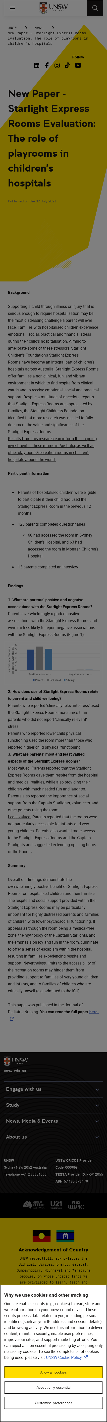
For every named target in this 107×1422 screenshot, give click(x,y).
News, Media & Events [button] (32, 1121)
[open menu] (12, 8)
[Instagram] (57, 65)
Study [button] (12, 1105)
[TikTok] (67, 65)
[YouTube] (77, 65)
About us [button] (16, 1137)
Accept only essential (53, 1387)
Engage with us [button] (24, 1089)
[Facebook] (47, 65)
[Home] (54, 8)
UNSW (12, 27)
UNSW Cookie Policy (68, 1357)
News (39, 27)
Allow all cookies (53, 1372)
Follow (78, 57)
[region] (53, 1353)
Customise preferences (53, 1403)
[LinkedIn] (37, 65)
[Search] (95, 8)
